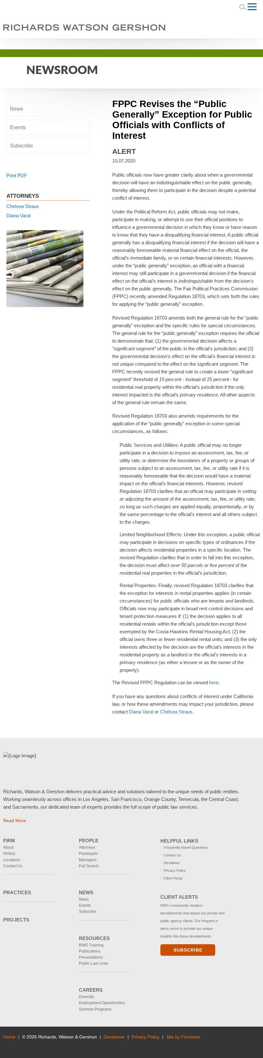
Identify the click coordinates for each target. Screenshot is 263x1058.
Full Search (89, 866)
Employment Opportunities (102, 1003)
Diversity (86, 997)
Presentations (91, 957)
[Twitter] (235, 43)
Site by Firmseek (183, 1037)
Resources (94, 938)
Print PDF (16, 175)
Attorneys (87, 847)
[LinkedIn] (226, 43)
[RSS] (244, 43)
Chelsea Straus (176, 711)
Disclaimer (172, 863)
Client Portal (173, 878)
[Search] (243, 6)
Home (9, 1037)
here (213, 682)
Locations (11, 860)
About (8, 847)
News (16, 109)
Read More (14, 820)
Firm (9, 840)
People (88, 840)
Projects (16, 919)
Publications (89, 951)
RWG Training (91, 945)
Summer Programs (95, 1009)
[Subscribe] (47, 1045)
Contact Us (12, 866)
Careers (91, 990)
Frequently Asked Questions (186, 847)
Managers (88, 860)
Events (18, 127)
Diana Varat (141, 711)
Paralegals (88, 853)
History (9, 853)
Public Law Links (93, 963)
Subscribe (21, 145)
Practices (17, 892)
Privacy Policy (175, 870)
